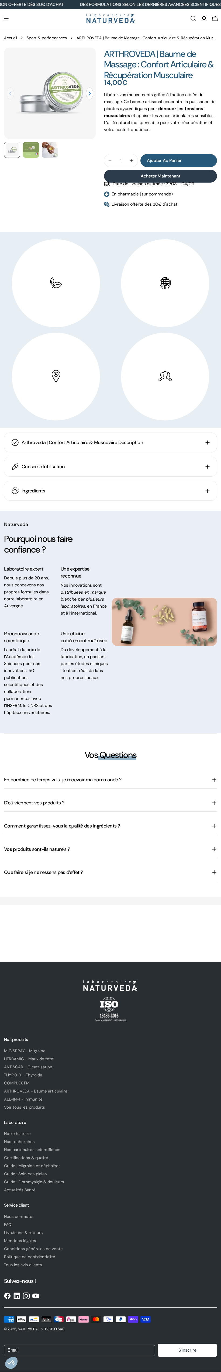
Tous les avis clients (23, 1265)
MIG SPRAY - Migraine (25, 1051)
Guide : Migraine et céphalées (32, 1165)
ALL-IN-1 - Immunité (23, 1099)
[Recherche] (193, 18)
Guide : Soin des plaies (25, 1174)
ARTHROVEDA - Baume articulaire (35, 1091)
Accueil (10, 37)
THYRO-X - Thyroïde (23, 1075)
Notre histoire (17, 1133)
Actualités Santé (20, 1190)
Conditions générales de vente (33, 1248)
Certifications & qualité (26, 1157)
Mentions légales (20, 1240)
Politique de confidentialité (29, 1257)
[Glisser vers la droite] (89, 93)
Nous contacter (19, 1216)
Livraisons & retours (23, 1232)
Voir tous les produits (24, 1107)
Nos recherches (19, 1141)
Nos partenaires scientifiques (32, 1149)
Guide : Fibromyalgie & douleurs (34, 1182)
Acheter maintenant (160, 176)
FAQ (8, 1224)
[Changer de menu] (6, 18)
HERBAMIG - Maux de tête (28, 1059)
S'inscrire (187, 1350)
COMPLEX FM (17, 1083)
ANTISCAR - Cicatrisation (28, 1067)
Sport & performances (47, 37)
